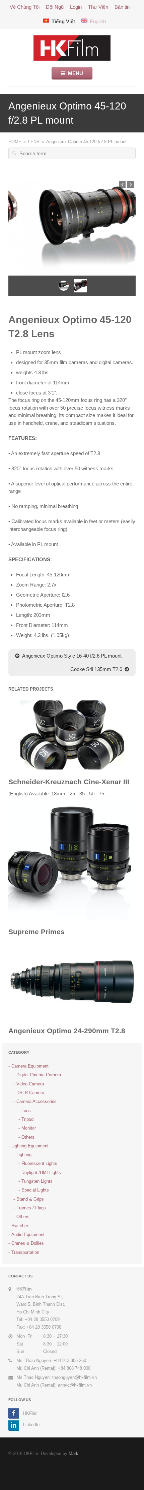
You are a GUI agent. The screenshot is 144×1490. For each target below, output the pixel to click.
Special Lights (35, 1190)
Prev (122, 184)
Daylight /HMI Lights (41, 1172)
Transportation (25, 1252)
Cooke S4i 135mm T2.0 (96, 669)
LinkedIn (31, 1424)
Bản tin (122, 7)
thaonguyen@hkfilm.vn (74, 1377)
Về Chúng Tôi (25, 7)
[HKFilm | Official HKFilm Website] (72, 47)
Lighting (23, 1154)
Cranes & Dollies (27, 1243)
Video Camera (30, 1083)
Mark (73, 1453)
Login (76, 7)
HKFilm (30, 1413)
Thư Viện (98, 7)
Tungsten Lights (37, 1181)
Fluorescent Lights (39, 1163)
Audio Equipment (28, 1234)
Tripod (27, 1119)
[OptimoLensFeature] (72, 981)
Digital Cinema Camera (38, 1074)
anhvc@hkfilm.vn (75, 1385)
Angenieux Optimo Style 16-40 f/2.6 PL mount (72, 656)
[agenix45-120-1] (72, 228)
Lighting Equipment (30, 1145)
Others (27, 1137)
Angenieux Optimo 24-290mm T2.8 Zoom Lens (66, 1035)
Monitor (28, 1128)
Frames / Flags (31, 1207)
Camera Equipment (30, 1066)
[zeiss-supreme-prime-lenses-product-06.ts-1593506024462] (72, 862)
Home (14, 141)
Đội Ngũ (55, 7)
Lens (34, 141)
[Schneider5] (72, 734)
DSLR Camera (30, 1092)
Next (130, 184)
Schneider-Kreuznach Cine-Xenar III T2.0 (68, 786)
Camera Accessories (36, 1101)
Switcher (19, 1225)
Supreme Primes (36, 932)
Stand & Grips (30, 1199)
